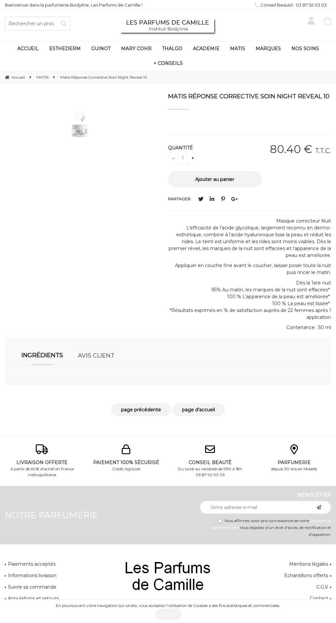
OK (168, 614)
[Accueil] (168, 26)
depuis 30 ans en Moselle (294, 465)
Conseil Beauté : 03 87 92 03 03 (293, 5)
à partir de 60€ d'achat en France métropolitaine (42, 468)
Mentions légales (308, 564)
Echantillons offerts (306, 575)
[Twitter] (201, 199)
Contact (319, 598)
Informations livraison (32, 575)
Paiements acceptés (31, 564)
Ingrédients (42, 355)
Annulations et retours (33, 598)
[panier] (327, 21)
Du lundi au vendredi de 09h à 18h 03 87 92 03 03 (210, 468)
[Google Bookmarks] (234, 199)
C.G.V (322, 587)
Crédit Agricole (126, 465)
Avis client (96, 355)
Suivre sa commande (32, 587)
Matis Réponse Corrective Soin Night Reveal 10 (248, 96)
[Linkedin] (212, 199)
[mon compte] (311, 21)
